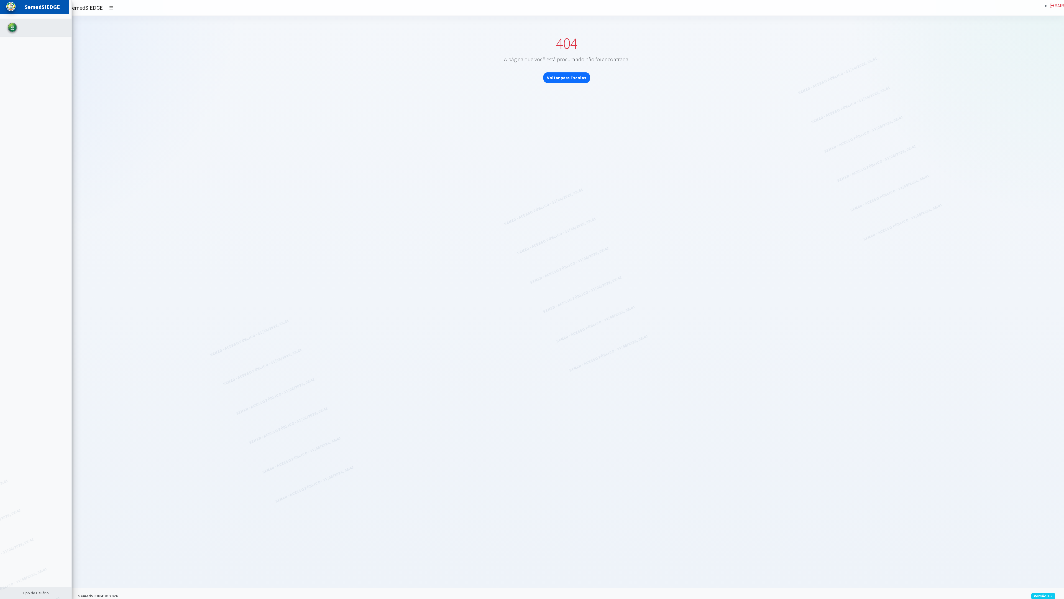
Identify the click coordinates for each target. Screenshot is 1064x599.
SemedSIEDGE (86, 7)
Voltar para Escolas (566, 77)
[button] (111, 7)
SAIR (1059, 5)
